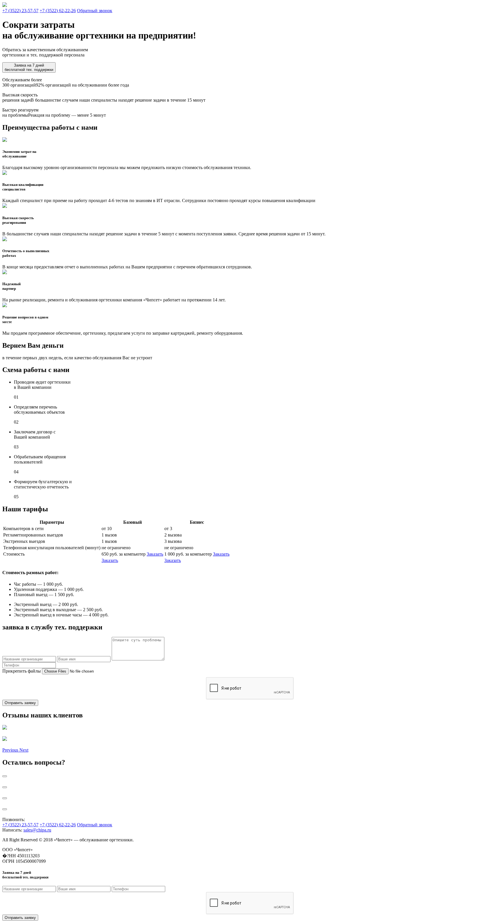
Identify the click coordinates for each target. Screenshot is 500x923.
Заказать (155, 554)
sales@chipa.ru (37, 829)
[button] (10, 750)
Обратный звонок (94, 10)
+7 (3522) (20, 10)
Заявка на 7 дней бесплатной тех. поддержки (29, 67)
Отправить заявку (20, 703)
